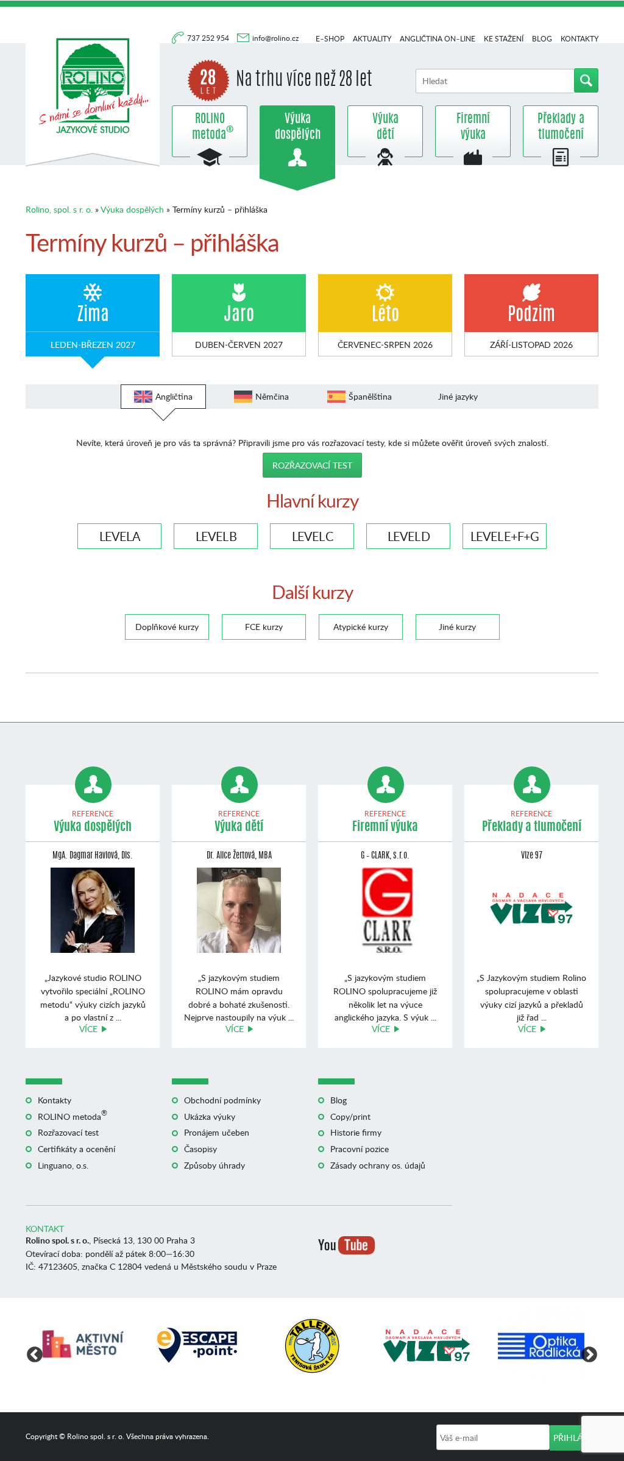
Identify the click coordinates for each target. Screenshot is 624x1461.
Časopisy (200, 1149)
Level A (119, 536)
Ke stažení (503, 39)
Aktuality (372, 39)
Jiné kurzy (457, 626)
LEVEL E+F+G (504, 536)
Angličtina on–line (437, 39)
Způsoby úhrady (214, 1165)
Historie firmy (355, 1132)
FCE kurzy (264, 626)
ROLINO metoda (209, 127)
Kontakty (579, 39)
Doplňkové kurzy (167, 626)
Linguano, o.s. (63, 1165)
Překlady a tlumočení (560, 127)
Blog (542, 39)
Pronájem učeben (216, 1132)
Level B (216, 536)
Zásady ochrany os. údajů (377, 1165)
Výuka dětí (385, 127)
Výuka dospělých (298, 127)
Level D (409, 536)
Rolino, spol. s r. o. (59, 209)
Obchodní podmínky (222, 1100)
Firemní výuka (473, 127)
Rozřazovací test (312, 465)
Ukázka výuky (209, 1116)
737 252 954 (209, 38)
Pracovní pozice (359, 1149)
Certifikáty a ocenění (76, 1149)
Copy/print (350, 1116)
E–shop (330, 39)
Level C (312, 536)
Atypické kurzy (360, 626)
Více (88, 1029)
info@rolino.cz (275, 38)
